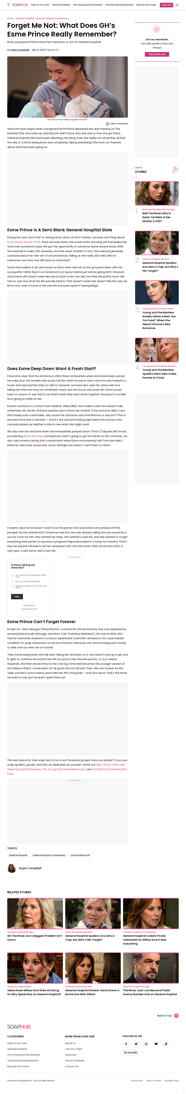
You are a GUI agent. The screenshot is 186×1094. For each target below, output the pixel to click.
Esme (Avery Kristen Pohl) (23, 242)
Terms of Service (153, 1080)
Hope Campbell (20, 50)
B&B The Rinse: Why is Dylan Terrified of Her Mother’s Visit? (156, 217)
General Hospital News (19, 986)
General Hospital (61, 4)
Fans (110, 764)
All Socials (130, 1052)
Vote (17, 596)
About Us (70, 1043)
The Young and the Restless (87, 4)
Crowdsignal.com (29, 609)
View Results (29, 605)
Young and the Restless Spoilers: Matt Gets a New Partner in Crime (159, 373)
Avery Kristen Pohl (80, 855)
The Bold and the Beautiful (119, 4)
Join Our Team (73, 1049)
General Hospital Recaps (20, 932)
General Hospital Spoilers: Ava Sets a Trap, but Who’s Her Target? (160, 266)
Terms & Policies (74, 1060)
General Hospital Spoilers (155, 259)
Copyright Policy (171, 1080)
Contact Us (71, 1066)
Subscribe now (157, 54)
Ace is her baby (34, 436)
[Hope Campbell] (13, 868)
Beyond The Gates (146, 4)
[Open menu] (8, 4)
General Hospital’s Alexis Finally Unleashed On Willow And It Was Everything (144, 939)
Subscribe (166, 4)
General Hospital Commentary (49, 855)
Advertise (70, 1054)
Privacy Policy (137, 1080)
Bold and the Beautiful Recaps (158, 209)
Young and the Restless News (158, 308)
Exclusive (24, 769)
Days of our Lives (40, 4)
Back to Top (164, 1015)
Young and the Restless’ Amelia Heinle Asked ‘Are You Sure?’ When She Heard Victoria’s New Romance (159, 320)
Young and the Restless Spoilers (159, 366)
